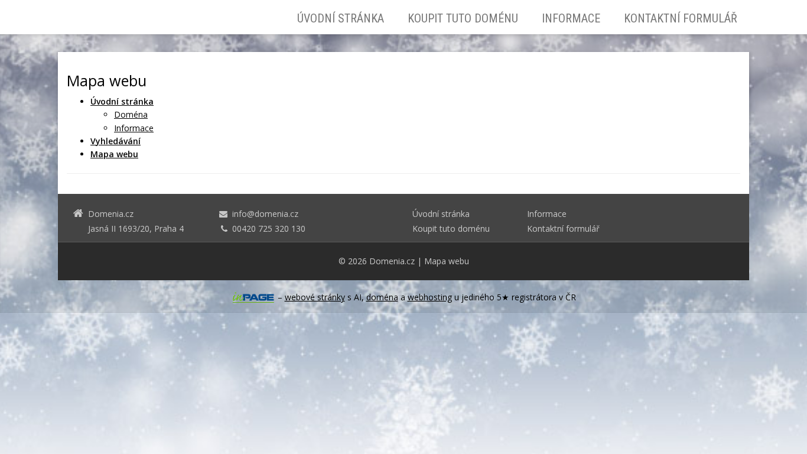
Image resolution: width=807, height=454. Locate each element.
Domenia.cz (392, 261)
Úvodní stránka (340, 18)
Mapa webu (446, 261)
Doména (131, 114)
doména (382, 297)
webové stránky (315, 297)
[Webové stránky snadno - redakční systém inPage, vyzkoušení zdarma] (253, 297)
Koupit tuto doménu (463, 18)
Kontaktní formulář (680, 18)
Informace (571, 18)
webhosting (430, 297)
